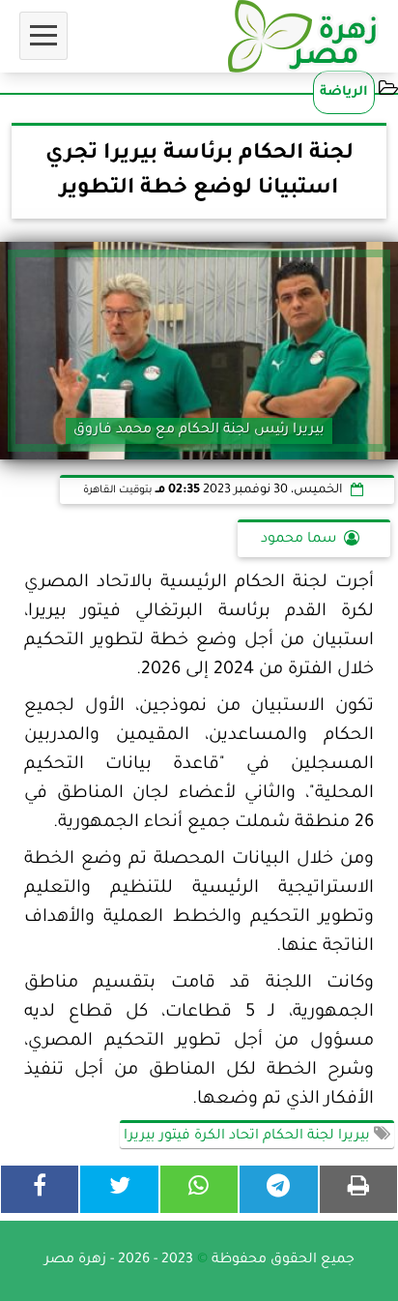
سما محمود (298, 539)
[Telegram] (278, 1189)
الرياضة (344, 92)
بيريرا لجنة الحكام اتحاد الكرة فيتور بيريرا (249, 1136)
